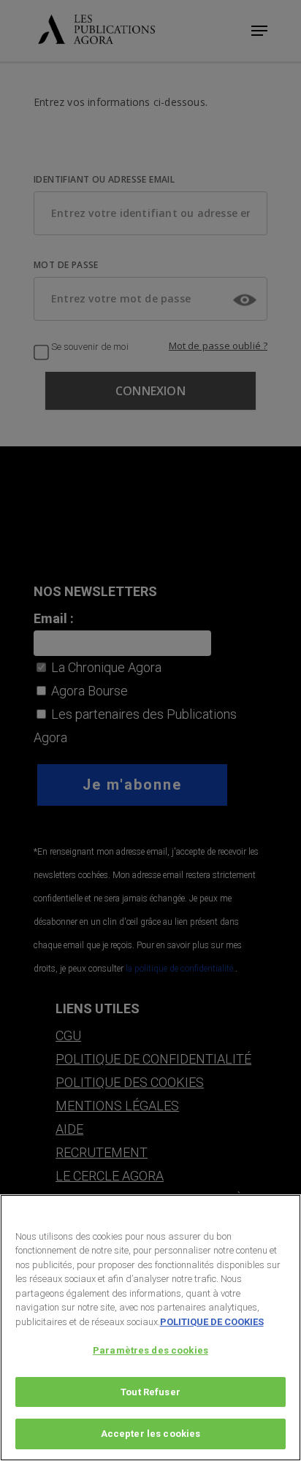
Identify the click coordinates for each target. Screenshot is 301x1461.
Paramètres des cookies (150, 1350)
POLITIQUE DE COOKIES (212, 1321)
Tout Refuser (150, 1391)
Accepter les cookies (151, 1433)
